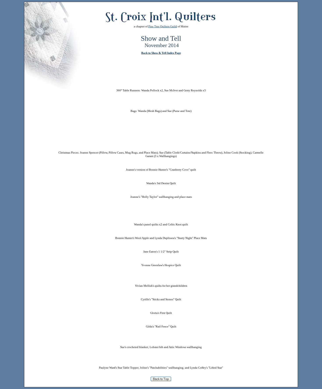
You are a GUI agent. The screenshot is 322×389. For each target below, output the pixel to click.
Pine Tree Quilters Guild (162, 26)
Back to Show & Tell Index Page (161, 53)
